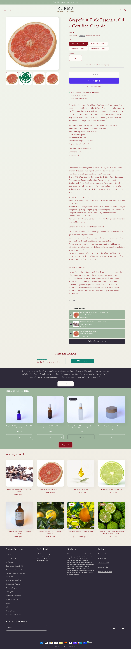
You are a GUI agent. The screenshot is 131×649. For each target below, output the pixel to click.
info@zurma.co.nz (46, 556)
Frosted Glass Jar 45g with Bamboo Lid (111, 426)
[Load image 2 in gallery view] (25, 78)
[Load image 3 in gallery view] (39, 78)
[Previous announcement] (4, 2)
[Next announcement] (127, 2)
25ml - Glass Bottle (98, 43)
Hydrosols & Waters (13, 584)
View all (65, 445)
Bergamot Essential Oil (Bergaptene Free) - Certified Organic (112, 533)
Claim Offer (97, 341)
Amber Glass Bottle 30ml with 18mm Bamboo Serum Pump (50, 427)
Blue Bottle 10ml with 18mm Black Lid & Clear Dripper (19, 427)
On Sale (8, 554)
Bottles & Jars (11, 611)
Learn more (65, 384)
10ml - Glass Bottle (78, 43)
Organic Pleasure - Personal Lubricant (16, 575)
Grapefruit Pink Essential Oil (89, 331)
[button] (4, 9)
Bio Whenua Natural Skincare (16, 570)
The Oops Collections (13, 615)
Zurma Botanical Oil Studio (68, 647)
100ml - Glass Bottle (98, 48)
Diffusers (9, 562)
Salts (7, 607)
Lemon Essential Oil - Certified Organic (50, 533)
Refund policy (103, 553)
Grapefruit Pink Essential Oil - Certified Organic (95, 312)
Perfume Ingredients (13, 588)
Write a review (82, 361)
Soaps (8, 603)
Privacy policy (103, 558)
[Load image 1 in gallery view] (12, 78)
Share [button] (73, 301)
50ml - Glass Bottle (78, 48)
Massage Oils (10, 592)
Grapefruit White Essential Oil (111, 489)
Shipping (82, 36)
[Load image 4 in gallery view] (52, 78)
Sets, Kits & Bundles (13, 580)
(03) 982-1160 (46, 558)
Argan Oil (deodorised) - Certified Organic (19, 533)
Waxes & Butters (12, 599)
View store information (79, 99)
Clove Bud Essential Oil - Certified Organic (93, 322)
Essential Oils (11, 558)
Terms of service (104, 562)
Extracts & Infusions (13, 595)
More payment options (94, 86)
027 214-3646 (44, 560)
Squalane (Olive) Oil (81, 489)
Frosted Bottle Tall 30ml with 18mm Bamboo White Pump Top (80, 427)
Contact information (105, 571)
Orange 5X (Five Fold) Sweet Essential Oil (81, 533)
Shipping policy (103, 567)
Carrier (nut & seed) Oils (15, 566)
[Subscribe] (44, 628)
